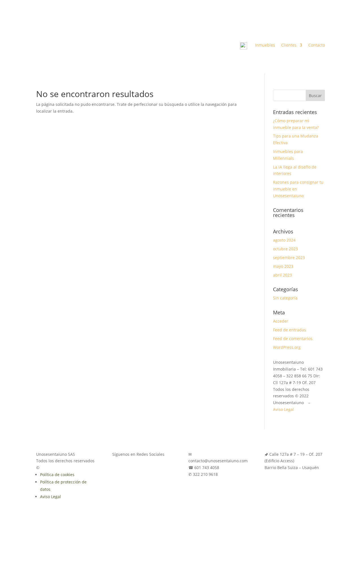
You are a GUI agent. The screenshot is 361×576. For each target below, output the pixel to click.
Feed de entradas (289, 329)
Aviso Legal (283, 409)
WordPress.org (287, 347)
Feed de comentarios (292, 338)
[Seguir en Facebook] (297, 26)
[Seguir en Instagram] (309, 26)
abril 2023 (282, 275)
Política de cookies (57, 474)
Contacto (316, 45)
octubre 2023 (285, 248)
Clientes (288, 45)
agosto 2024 (284, 240)
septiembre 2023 (289, 257)
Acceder (280, 321)
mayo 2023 (283, 266)
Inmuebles (265, 45)
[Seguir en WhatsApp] (320, 26)
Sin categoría (285, 298)
